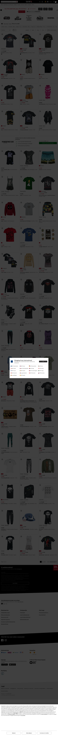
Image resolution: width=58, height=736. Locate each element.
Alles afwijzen (29, 733)
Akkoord (13, 733)
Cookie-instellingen (44, 714)
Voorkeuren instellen (44, 733)
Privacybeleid (23, 715)
